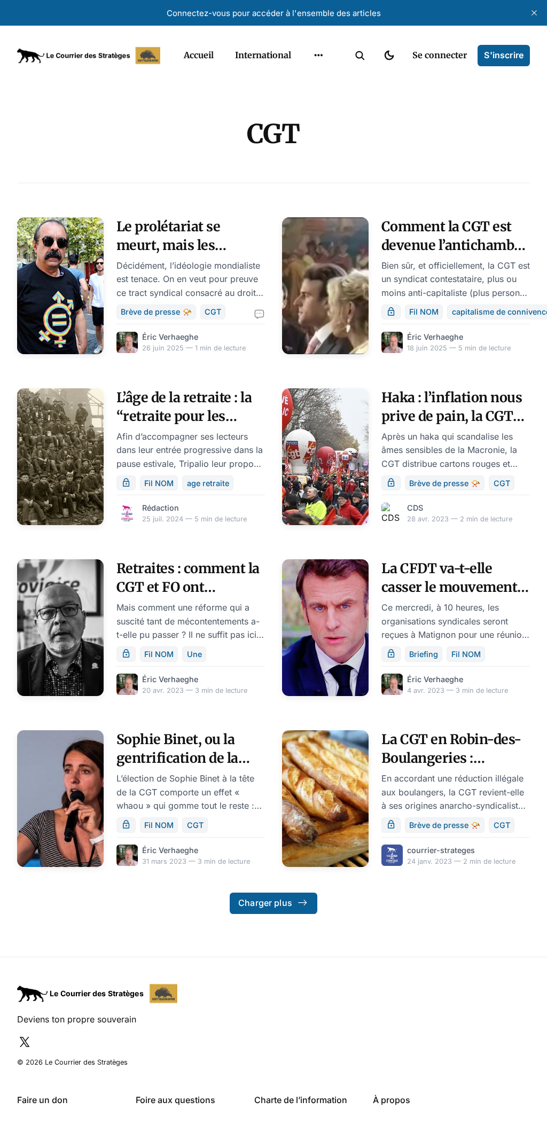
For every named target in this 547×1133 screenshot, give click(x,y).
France (305, 80)
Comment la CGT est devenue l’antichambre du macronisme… (454, 245)
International (263, 55)
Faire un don (42, 1100)
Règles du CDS (319, 163)
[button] (360, 55)
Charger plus (265, 902)
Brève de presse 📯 (156, 311)
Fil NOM (424, 311)
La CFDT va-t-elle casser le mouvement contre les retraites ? (449, 587)
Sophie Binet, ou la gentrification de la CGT (177, 758)
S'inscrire (503, 55)
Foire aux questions (175, 1100)
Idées (302, 101)
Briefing (423, 654)
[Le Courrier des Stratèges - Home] (88, 55)
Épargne (308, 122)
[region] (318, 55)
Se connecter (439, 55)
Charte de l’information (300, 1100)
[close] (534, 12)
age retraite (208, 483)
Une (194, 654)
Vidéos (304, 142)
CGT (213, 311)
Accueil (199, 55)
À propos (391, 1100)
